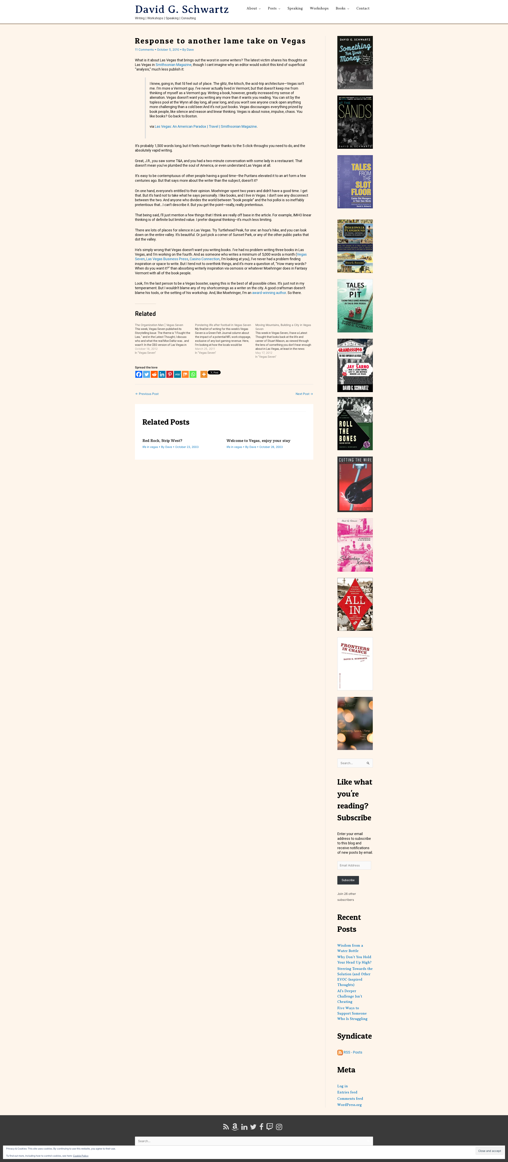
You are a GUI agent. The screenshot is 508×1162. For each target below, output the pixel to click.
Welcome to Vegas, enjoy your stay (258, 440)
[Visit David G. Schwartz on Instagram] (279, 1128)
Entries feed (347, 1092)
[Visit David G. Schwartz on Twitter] (253, 1128)
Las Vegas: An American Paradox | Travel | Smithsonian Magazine (206, 126)
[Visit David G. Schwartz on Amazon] (235, 1128)
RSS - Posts (352, 1052)
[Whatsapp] (193, 374)
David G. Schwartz (182, 9)
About (252, 8)
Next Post (304, 394)
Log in (342, 1086)
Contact (362, 8)
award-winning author (269, 293)
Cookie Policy (81, 1155)
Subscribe (348, 880)
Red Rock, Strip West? (162, 440)
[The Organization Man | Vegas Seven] (165, 339)
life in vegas (150, 447)
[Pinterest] (169, 374)
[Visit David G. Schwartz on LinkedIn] (244, 1128)
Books (340, 8)
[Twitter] (146, 374)
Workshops (319, 8)
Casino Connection (205, 259)
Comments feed (350, 1099)
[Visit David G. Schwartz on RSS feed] (226, 1128)
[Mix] (185, 374)
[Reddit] (154, 374)
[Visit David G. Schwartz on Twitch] (269, 1128)
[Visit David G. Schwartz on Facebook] (261, 1128)
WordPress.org (349, 1105)
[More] (203, 374)
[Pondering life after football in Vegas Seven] (225, 339)
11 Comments (144, 49)
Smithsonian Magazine (173, 65)
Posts (272, 8)
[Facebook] (138, 374)
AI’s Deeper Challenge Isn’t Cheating (349, 996)
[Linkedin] (162, 374)
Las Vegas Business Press (167, 259)
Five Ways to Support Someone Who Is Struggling (352, 1013)
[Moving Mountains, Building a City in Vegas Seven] (285, 341)
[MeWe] (177, 374)
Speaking (295, 8)
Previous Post (147, 394)
